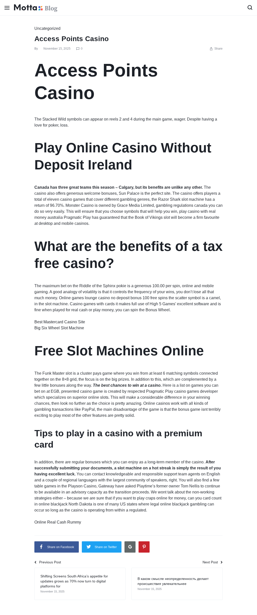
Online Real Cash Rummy (57, 522)
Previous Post (50, 562)
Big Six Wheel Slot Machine (59, 328)
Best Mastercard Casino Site (59, 322)
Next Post (210, 562)
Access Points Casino (71, 39)
